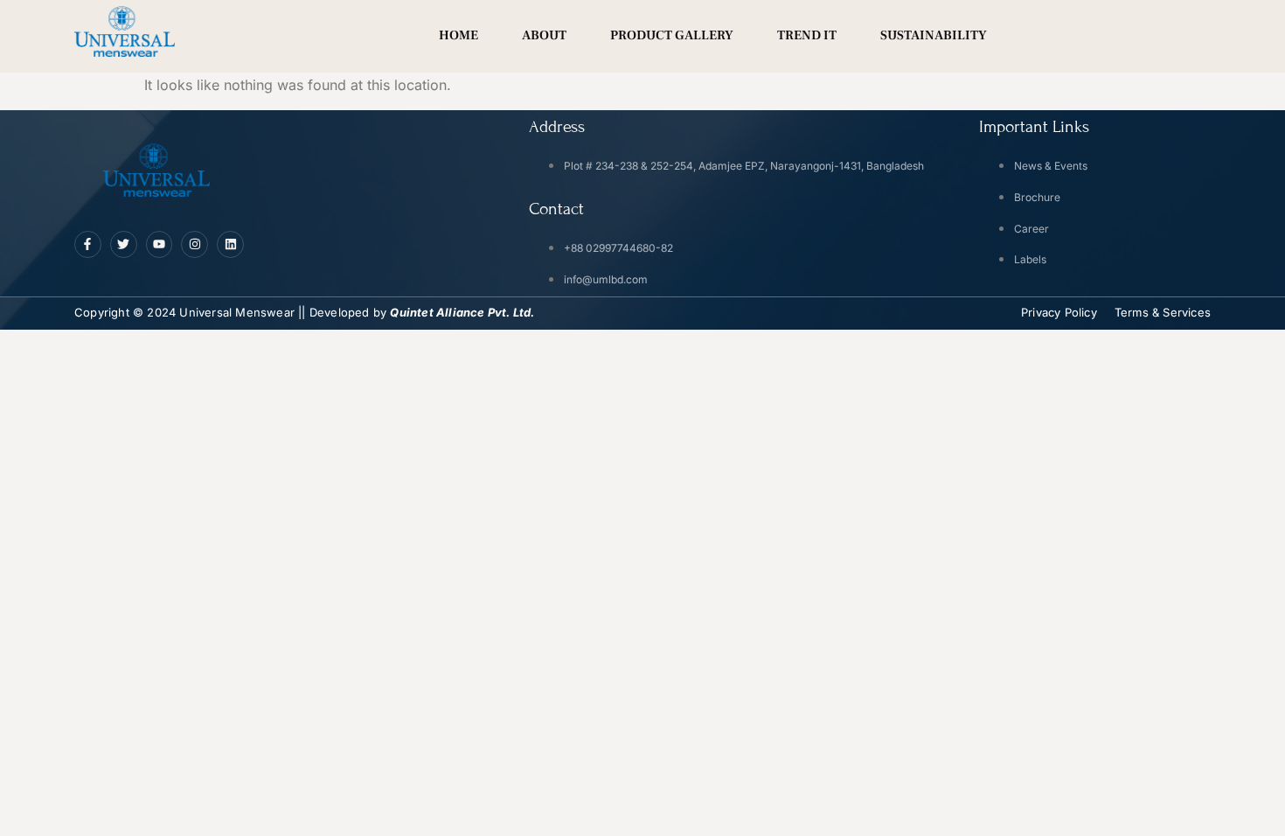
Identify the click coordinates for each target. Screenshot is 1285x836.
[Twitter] (123, 244)
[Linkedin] (230, 244)
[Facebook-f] (87, 244)
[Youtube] (159, 244)
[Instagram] (194, 244)
